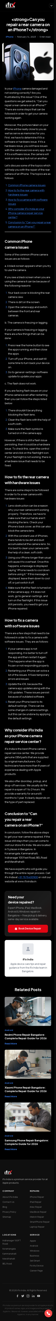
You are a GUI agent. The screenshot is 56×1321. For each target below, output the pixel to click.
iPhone (9, 36)
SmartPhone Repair (40, 1221)
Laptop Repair (37, 1226)
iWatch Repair (37, 1216)
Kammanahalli (9, 1253)
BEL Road (7, 1263)
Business (34, 1255)
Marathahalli (8, 1258)
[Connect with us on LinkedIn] (33, 1296)
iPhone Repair (37, 1196)
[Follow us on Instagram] (28, 1296)
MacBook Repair (38, 1211)
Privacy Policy (9, 1211)
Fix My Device (37, 1265)
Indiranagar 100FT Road (11, 1242)
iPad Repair (35, 1201)
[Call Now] (48, 1313)
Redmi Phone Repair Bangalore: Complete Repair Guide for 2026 (26, 1036)
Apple (33, 1240)
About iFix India (10, 1196)
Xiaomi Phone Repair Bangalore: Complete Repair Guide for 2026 (26, 1089)
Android (34, 1245)
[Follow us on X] (22, 1296)
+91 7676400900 (28, 877)
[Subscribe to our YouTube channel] (38, 1296)
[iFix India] (10, 5)
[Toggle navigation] (51, 5)
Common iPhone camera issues (27, 185)
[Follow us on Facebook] (17, 1296)
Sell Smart (35, 1260)
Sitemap (6, 1216)
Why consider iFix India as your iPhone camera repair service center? (26, 213)
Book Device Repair (30, 928)
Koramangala (9, 1248)
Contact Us (8, 1201)
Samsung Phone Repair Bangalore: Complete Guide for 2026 (27, 1142)
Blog (4, 1206)
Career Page (36, 1270)
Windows (34, 1250)
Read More (11, 1043)
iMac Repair (36, 1206)
